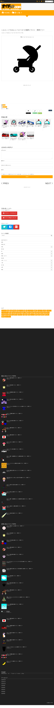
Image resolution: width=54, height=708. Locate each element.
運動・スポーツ (4, 255)
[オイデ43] (11, 6)
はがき (44, 310)
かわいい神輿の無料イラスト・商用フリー (14, 427)
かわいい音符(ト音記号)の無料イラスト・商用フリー (16, 484)
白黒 (11, 310)
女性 (39, 314)
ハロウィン (49, 310)
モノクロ (21, 310)
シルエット (40, 310)
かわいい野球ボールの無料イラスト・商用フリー (15, 525)
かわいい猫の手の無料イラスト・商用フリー (15, 632)
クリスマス (4, 310)
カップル (32, 314)
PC (10, 312)
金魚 (29, 314)
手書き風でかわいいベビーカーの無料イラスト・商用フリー (5, 126)
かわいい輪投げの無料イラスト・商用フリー (15, 639)
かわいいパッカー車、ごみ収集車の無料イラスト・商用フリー (13, 138)
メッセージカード (5, 312)
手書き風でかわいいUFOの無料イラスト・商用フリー (47, 126)
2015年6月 (3, 691)
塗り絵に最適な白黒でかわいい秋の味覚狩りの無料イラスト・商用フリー (20, 568)
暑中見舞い (11, 314)
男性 (36, 314)
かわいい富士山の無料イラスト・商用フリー (15, 491)
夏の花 (41, 312)
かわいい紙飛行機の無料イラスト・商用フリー (15, 604)
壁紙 (2, 246)
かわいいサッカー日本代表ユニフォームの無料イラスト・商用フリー (19, 406)
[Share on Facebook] (44, 1)
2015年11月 (3, 681)
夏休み (42, 314)
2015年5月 (3, 693)
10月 (20, 312)
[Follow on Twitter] (42, 1)
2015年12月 (3, 679)
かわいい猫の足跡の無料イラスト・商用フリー (15, 582)
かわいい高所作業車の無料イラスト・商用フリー (30, 126)
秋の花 (3, 314)
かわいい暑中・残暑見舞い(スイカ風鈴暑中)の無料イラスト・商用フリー (20, 498)
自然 (2, 267)
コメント (4, 108)
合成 (35, 312)
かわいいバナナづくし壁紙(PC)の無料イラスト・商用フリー (17, 463)
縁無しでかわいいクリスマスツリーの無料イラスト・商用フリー (18, 597)
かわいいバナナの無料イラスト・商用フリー (15, 661)
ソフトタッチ (30, 310)
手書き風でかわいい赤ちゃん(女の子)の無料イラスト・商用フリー (18, 477)
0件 (7, 108)
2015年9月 (3, 685)
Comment (4, 150)
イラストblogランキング (10, 217)
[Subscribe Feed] (37, 1)
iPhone (17, 312)
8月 (44, 312)
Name (3, 160)
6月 (23, 314)
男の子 (15, 314)
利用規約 (8, 611)
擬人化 (7, 314)
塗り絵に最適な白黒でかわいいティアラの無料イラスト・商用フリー (19, 470)
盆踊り (3, 316)
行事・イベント (4, 260)
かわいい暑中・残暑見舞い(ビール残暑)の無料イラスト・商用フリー (19, 456)
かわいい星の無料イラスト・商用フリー (14, 385)
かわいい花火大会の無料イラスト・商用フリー (15, 399)
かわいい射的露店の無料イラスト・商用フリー (15, 392)
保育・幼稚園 (25, 312)
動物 (2, 269)
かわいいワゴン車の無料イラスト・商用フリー (15, 449)
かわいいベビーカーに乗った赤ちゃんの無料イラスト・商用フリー (22, 138)
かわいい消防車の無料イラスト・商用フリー (15, 625)
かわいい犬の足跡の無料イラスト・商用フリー (15, 420)
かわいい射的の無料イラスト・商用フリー (14, 377)
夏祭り (32, 312)
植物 (2, 253)
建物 (2, 242)
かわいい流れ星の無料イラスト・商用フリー (15, 513)
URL (3, 169)
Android (13, 312)
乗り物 (2, 249)
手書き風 (14, 310)
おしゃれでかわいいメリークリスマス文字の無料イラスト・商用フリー (19, 561)
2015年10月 (3, 683)
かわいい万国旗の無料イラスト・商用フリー (15, 413)
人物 (2, 262)
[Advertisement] (11, 94)
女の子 (48, 312)
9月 (26, 314)
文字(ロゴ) (20, 314)
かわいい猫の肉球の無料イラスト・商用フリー (15, 554)
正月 (38, 312)
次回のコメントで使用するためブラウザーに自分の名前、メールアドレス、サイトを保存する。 (18, 174)
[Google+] (39, 1)
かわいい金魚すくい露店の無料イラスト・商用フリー (16, 506)
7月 (29, 312)
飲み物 (2, 258)
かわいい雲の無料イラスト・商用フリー (14, 575)
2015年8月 (3, 687)
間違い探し (3, 244)
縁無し (35, 310)
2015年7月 (3, 689)
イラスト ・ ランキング (10, 213)
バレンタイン (8, 316)
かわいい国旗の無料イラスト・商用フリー (14, 434)
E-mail (4, 165)
